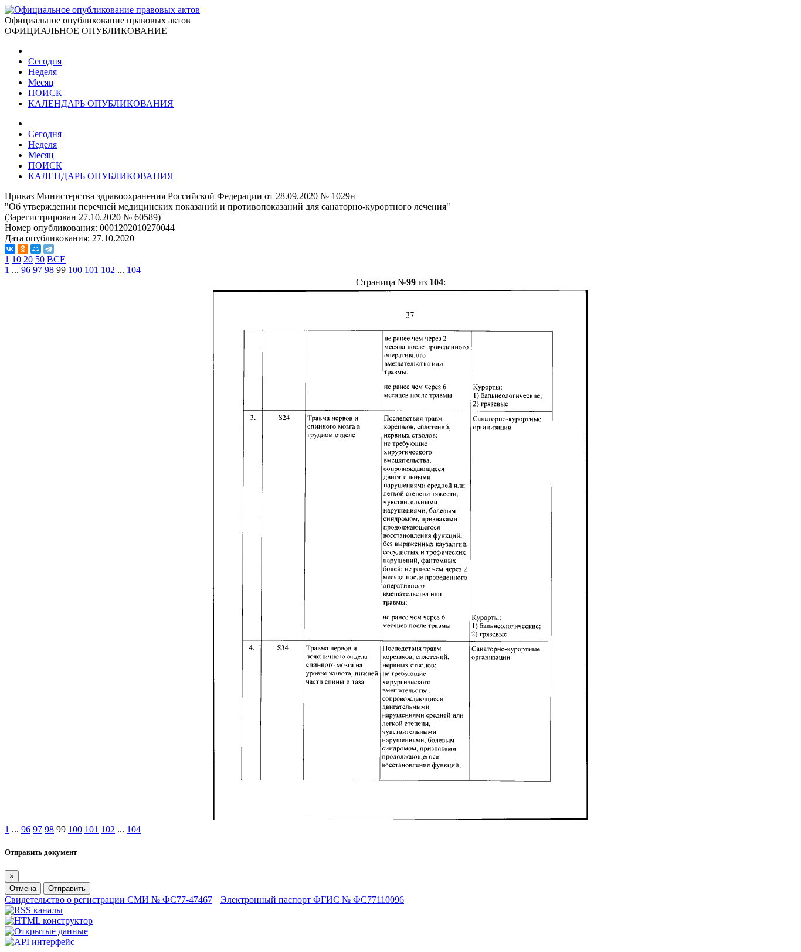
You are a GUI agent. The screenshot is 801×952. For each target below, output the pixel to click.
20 (28, 259)
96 (25, 270)
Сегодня (45, 61)
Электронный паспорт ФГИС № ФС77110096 (312, 900)
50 (40, 259)
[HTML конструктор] (49, 921)
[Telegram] (48, 249)
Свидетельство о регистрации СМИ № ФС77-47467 (108, 900)
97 (37, 270)
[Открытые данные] (46, 931)
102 (108, 270)
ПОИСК (45, 93)
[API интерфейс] (39, 942)
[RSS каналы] (34, 910)
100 (75, 270)
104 (134, 270)
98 (49, 270)
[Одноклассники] (23, 249)
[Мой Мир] (35, 249)
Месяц (41, 82)
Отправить (67, 888)
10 (16, 259)
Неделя (42, 72)
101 (91, 270)
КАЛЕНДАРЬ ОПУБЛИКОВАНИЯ (101, 103)
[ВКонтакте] (10, 249)
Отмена (22, 888)
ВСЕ (56, 259)
